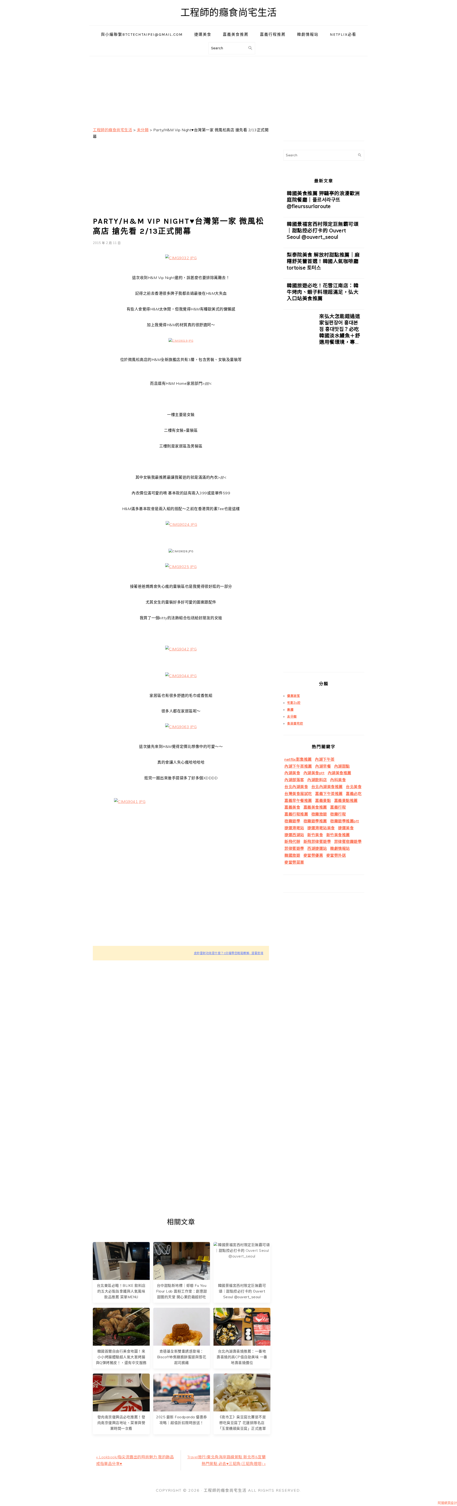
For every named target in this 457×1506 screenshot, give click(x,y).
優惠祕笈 (293, 696)
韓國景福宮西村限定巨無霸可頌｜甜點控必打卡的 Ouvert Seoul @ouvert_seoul (242, 1291)
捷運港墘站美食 (321, 828)
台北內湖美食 (296, 786)
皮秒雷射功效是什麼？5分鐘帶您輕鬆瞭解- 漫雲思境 (228, 953)
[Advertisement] (228, 89)
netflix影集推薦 (298, 759)
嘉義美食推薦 (315, 807)
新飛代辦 (292, 841)
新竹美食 (315, 834)
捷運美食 (346, 828)
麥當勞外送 (336, 855)
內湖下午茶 (325, 759)
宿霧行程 (338, 814)
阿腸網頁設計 (447, 1503)
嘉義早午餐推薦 (298, 800)
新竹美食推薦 (338, 834)
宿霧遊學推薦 (315, 821)
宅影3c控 (294, 703)
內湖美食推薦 (339, 773)
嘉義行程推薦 (296, 814)
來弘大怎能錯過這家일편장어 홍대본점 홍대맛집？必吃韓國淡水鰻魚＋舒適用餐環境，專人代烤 (339, 332)
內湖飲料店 (317, 779)
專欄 (290, 709)
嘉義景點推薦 (346, 800)
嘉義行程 (338, 807)
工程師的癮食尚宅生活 (228, 12)
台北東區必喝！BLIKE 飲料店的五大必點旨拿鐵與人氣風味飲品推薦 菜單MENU (121, 1291)
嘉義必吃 (354, 793)
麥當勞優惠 (313, 855)
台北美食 (354, 786)
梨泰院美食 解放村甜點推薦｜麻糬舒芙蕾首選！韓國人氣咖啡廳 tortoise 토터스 (323, 261)
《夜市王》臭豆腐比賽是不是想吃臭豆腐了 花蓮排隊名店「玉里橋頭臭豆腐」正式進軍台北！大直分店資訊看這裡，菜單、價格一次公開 (242, 1428)
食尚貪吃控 (295, 723)
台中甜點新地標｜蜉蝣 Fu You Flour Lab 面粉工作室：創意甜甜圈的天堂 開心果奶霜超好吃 (181, 1291)
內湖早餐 (323, 766)
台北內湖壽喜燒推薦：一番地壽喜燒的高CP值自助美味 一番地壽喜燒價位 (242, 1357)
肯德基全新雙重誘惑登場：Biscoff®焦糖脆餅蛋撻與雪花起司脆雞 (181, 1357)
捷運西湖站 (294, 834)
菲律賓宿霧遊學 (348, 841)
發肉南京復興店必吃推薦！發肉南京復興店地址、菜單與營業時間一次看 (121, 1423)
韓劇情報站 (340, 848)
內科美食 (338, 779)
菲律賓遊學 (294, 848)
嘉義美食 (292, 807)
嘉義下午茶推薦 (329, 793)
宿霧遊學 (292, 821)
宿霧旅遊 (319, 814)
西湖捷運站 (317, 848)
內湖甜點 (342, 766)
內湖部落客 (294, 779)
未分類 (292, 716)
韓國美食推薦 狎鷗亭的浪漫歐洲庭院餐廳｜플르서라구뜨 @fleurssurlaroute (323, 199)
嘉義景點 (323, 800)
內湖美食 (292, 773)
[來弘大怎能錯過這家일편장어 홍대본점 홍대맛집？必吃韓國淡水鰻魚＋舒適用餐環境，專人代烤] (299, 492)
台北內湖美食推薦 (327, 786)
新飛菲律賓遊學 (317, 841)
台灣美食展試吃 (298, 793)
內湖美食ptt (314, 773)
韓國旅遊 (292, 855)
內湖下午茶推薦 (298, 766)
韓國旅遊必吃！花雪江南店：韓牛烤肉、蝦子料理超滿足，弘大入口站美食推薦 (322, 291)
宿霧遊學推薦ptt (344, 821)
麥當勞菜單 (294, 862)
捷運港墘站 (294, 828)
